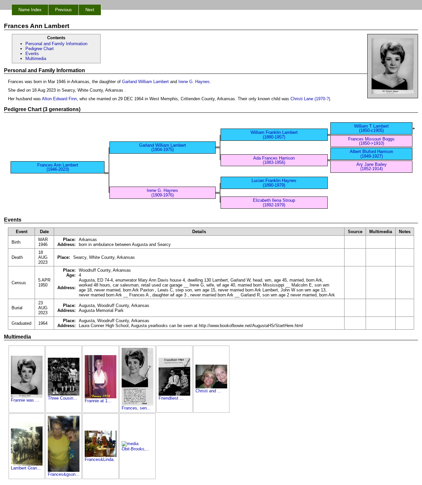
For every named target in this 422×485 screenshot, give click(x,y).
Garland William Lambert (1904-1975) (162, 147)
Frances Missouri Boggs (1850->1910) (371, 141)
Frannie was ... (25, 400)
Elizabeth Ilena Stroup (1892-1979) (274, 202)
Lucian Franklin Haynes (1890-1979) (274, 182)
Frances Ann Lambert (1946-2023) (57, 167)
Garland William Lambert (145, 81)
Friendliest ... (171, 398)
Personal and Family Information (56, 43)
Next (89, 9)
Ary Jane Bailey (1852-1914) (371, 166)
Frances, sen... (136, 408)
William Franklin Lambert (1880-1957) (274, 134)
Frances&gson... (63, 474)
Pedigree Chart (39, 48)
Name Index (30, 9)
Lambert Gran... (26, 468)
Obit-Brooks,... (136, 448)
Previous (63, 9)
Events (32, 53)
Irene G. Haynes (194, 81)
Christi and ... (208, 390)
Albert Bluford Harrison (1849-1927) (371, 153)
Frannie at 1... (98, 400)
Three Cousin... (62, 398)
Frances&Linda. (100, 459)
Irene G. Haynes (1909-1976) (162, 192)
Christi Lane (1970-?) (310, 98)
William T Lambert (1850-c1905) (371, 128)
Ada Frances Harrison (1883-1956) (274, 160)
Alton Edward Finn (59, 98)
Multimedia (35, 58)
